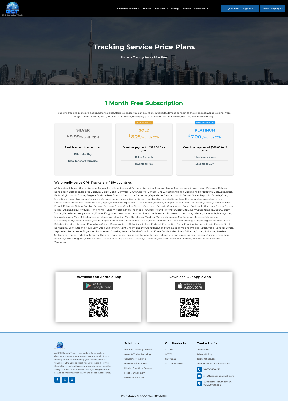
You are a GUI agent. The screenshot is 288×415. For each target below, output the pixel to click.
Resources (200, 8)
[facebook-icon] (57, 380)
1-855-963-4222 (211, 369)
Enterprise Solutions (128, 8)
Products (147, 8)
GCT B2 (169, 349)
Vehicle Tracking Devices (138, 349)
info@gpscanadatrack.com (218, 376)
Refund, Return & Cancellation (213, 363)
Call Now (233, 8)
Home (125, 57)
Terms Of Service (206, 359)
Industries (160, 8)
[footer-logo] (83, 345)
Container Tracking (135, 359)
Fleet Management (134, 373)
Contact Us (203, 349)
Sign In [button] (247, 8)
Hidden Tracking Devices (138, 368)
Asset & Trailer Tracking (137, 354)
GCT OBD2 (171, 359)
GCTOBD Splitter (174, 363)
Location (186, 8)
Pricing (175, 8)
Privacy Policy (204, 354)
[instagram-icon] (65, 380)
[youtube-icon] (72, 380)
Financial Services (134, 377)
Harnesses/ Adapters (136, 363)
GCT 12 (168, 354)
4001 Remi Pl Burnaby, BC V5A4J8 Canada (217, 383)
